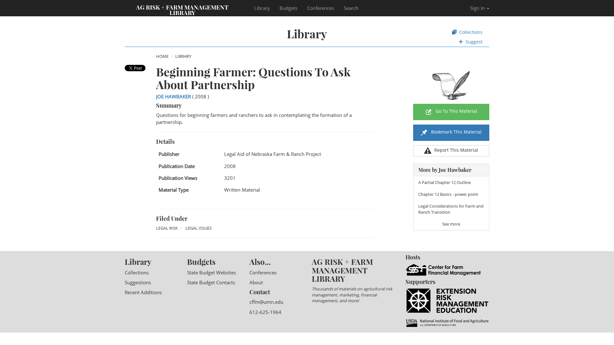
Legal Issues (198, 228)
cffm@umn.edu (266, 302)
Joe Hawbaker (173, 96)
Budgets (288, 8)
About (256, 282)
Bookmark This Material (456, 132)
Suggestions (138, 282)
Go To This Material (456, 111)
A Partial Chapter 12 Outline (444, 182)
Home (162, 56)
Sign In (478, 8)
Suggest (473, 42)
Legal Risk (167, 228)
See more (451, 224)
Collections (470, 32)
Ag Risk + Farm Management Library (182, 9)
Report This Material (456, 150)
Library (262, 8)
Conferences (320, 8)
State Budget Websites (211, 272)
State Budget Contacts (211, 282)
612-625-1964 (265, 312)
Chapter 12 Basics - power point (448, 194)
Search (351, 8)
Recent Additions (143, 292)
